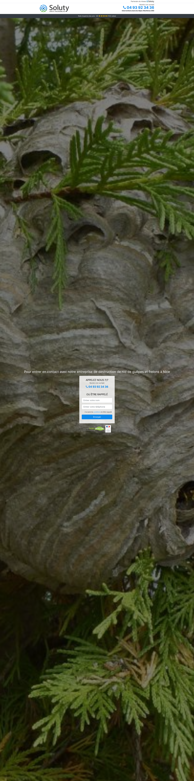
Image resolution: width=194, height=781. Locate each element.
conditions (97, 412)
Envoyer (97, 417)
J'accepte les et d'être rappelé (98, 412)
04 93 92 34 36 (140, 7)
